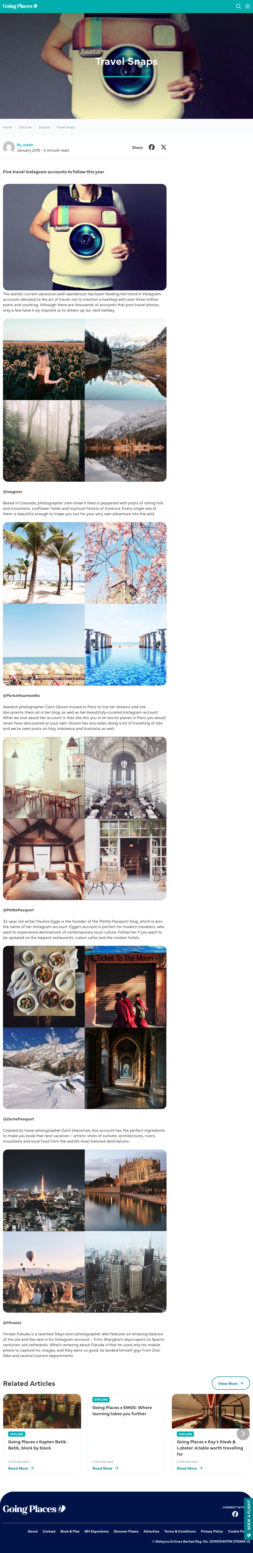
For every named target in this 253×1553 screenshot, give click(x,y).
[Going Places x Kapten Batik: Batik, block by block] (42, 1411)
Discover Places (126, 1531)
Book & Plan (70, 1531)
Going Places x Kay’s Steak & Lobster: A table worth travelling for (210, 1447)
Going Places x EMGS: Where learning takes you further (122, 1410)
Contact (49, 1531)
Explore (44, 127)
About (33, 1531)
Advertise (151, 1531)
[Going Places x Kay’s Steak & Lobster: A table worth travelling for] (211, 1411)
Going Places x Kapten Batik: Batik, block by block (37, 1444)
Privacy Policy (212, 1531)
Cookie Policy (239, 1531)
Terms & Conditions (180, 1531)
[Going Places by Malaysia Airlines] (20, 6)
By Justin (25, 144)
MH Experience (96, 1531)
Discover (25, 127)
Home (7, 127)
